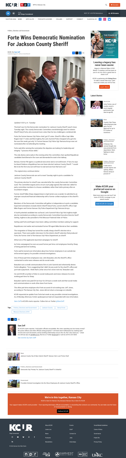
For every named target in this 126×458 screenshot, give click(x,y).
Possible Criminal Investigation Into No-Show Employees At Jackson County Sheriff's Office (50, 383)
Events (72, 425)
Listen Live (48, 429)
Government (24, 380)
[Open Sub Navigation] (23, 19)
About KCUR (48, 425)
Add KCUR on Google (104, 204)
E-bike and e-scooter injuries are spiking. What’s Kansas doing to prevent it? (110, 170)
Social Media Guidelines (101, 425)
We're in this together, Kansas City (63, 397)
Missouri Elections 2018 (21, 312)
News (20, 19)
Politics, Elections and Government (18, 31)
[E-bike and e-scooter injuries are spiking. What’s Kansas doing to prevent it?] (97, 165)
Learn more (104, 87)
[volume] (13, 13)
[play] (8, 13)
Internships (73, 442)
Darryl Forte (61, 307)
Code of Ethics (98, 429)
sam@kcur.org (34, 335)
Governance (97, 433)
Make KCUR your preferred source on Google (104, 189)
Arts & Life (30, 19)
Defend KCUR (63, 411)
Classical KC (92, 19)
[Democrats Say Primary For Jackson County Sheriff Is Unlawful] (14, 370)
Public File (97, 437)
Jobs (71, 437)
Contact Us (73, 433)
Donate (115, 5)
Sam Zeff (17, 52)
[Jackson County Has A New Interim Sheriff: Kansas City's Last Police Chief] (14, 357)
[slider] (16, 13)
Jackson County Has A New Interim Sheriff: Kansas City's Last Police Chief (45, 356)
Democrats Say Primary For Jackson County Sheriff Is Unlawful (41, 369)
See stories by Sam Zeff (27, 338)
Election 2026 (11, 19)
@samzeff (55, 335)
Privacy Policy (98, 442)
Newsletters (48, 442)
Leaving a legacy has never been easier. (104, 63)
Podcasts (48, 437)
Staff (71, 429)
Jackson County (47, 307)
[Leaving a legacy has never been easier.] (104, 44)
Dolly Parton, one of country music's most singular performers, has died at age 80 (110, 108)
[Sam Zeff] (12, 330)
